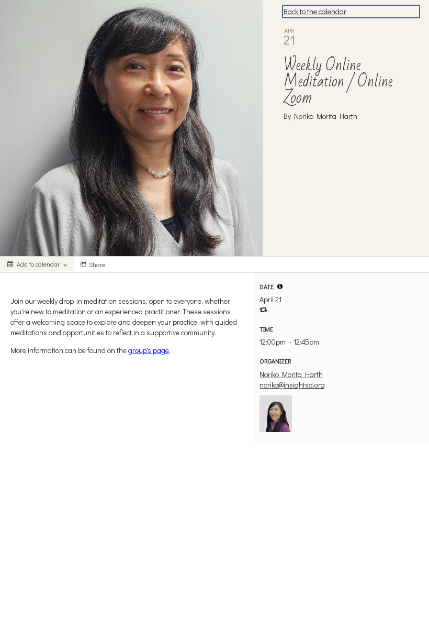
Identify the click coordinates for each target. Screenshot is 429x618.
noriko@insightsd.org (292, 385)
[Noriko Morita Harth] (275, 412)
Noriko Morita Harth (291, 374)
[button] (280, 286)
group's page (148, 350)
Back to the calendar (315, 11)
